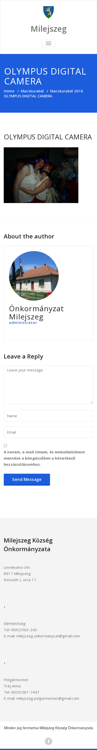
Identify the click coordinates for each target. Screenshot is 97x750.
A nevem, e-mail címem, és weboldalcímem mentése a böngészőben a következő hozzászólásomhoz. (44, 458)
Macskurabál (32, 90)
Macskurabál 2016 (66, 90)
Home (9, 90)
